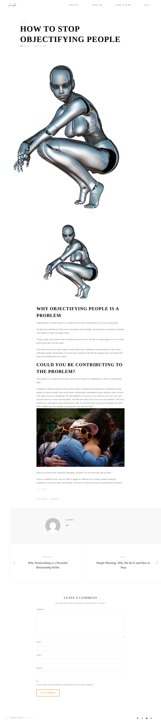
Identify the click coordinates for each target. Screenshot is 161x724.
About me (97, 5)
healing (24, 22)
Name (39, 642)
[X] (142, 718)
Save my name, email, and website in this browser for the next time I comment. (64, 685)
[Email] (151, 718)
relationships (54, 499)
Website (39, 668)
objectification (41, 499)
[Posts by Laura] (21, 46)
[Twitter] (137, 718)
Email (39, 655)
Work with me (123, 5)
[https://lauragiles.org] (67, 525)
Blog (147, 5)
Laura (28, 46)
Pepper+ (7, 718)
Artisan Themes (28, 718)
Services (74, 5)
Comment (40, 609)
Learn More (41, 489)
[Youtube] (146, 718)
